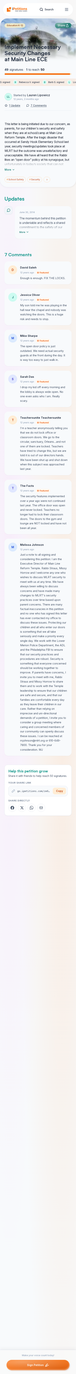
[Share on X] (22, 808)
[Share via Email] (41, 808)
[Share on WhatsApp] (31, 808)
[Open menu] (67, 9)
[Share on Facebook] (12, 808)
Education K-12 (15, 25)
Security (34, 179)
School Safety (15, 179)
